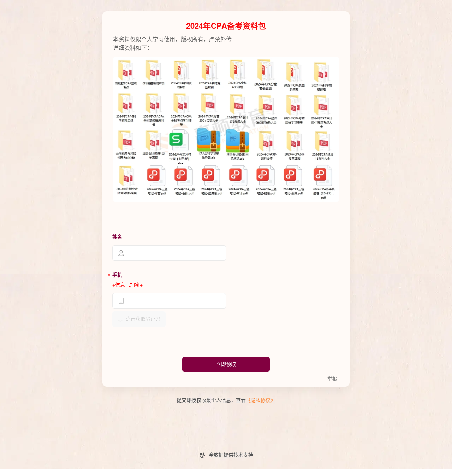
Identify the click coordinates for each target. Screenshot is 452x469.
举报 (332, 379)
